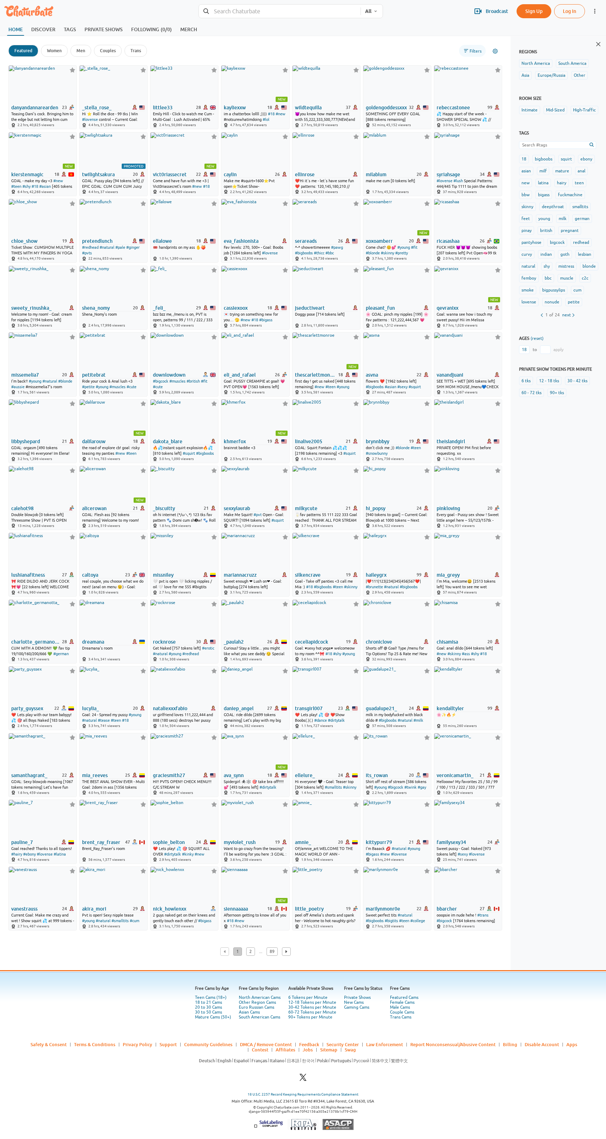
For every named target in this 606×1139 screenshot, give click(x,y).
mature (562, 171)
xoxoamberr (379, 241)
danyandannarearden (34, 107)
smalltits (580, 206)
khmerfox (235, 441)
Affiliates (285, 1049)
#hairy (16, 854)
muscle (566, 278)
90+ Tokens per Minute (310, 1017)
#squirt (415, 387)
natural (528, 266)
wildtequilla (308, 107)
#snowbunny (377, 453)
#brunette (374, 587)
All (368, 11)
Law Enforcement (384, 1044)
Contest (260, 1049)
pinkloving (448, 508)
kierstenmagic (27, 174)
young (544, 218)
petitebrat (94, 375)
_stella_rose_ (97, 107)
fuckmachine (570, 194)
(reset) (537, 338)
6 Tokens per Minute (308, 997)
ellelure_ (305, 775)
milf (543, 171)
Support (168, 1044)
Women (54, 50)
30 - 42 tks (577, 380)
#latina (60, 854)
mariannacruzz (240, 575)
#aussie (18, 387)
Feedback (309, 1044)
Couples (108, 50)
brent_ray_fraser (101, 842)
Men (80, 50)
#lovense (90, 119)
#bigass (265, 320)
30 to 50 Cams (208, 1012)
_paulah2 (234, 642)
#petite (88, 387)
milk (562, 218)
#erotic (208, 648)
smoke (527, 290)
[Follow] (72, 70)
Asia (525, 75)
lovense (528, 302)
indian (546, 254)
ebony (586, 159)
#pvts (87, 253)
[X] (303, 1079)
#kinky (188, 854)
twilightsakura (98, 174)
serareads (306, 241)
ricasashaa (448, 241)
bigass (544, 194)
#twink (410, 787)
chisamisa (447, 642)
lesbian (584, 254)
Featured (23, 50)
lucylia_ (90, 708)
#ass (466, 654)
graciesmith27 (169, 775)
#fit (414, 247)
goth (565, 254)
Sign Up (534, 11)
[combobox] (280, 11)
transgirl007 (309, 708)
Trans (135, 50)
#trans (483, 915)
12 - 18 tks (549, 380)
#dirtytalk (336, 720)
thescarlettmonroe (316, 375)
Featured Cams (404, 997)
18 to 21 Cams (208, 1002)
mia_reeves (95, 775)
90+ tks (557, 392)
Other (579, 75)
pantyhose (531, 242)
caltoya (90, 575)
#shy (26, 186)
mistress (566, 266)
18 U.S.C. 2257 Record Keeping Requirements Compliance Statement (303, 1094)
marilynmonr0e (383, 909)
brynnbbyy (377, 441)
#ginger (133, 247)
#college (417, 921)
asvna (372, 375)
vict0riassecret (170, 174)
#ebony (29, 854)
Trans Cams (400, 1017)
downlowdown (169, 375)
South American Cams (259, 1017)
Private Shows (357, 997)
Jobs (308, 1049)
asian (526, 171)
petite (574, 302)
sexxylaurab (237, 508)
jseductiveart (310, 308)
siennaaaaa (236, 909)
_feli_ (159, 308)
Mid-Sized (555, 110)
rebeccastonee (453, 107)
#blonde (373, 253)
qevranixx (447, 308)
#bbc (329, 253)
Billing (510, 1044)
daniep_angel (239, 708)
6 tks (526, 380)
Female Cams (402, 1002)
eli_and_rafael (240, 375)
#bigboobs (304, 253)
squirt (566, 159)
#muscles (117, 387)
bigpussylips (553, 290)
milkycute (306, 508)
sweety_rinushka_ (31, 308)
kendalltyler (450, 708)
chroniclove (379, 642)
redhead (581, 242)
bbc (548, 278)
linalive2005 (308, 441)
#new (280, 114)
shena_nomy (96, 308)
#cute (131, 387)
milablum (376, 174)
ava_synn (234, 775)
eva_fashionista (241, 241)
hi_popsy (375, 508)
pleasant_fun (380, 308)
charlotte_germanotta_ (36, 642)
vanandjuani (450, 375)
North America (535, 63)
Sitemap (328, 1049)
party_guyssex (27, 708)
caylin (230, 174)
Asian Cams (249, 1012)
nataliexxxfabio (170, 708)
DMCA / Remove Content (266, 1044)
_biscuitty (164, 508)
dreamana (93, 642)
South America (572, 63)
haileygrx (376, 575)
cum (577, 290)
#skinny (387, 253)
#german (61, 654)
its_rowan (377, 775)
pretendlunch (97, 241)
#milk (418, 720)
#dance (320, 720)
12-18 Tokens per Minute (312, 1002)
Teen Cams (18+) (211, 997)
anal (581, 171)
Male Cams (400, 1007)
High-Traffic (584, 110)
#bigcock (160, 381)
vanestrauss (24, 909)
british (546, 230)
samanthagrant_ (29, 775)
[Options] (495, 51)
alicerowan (94, 508)
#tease (104, 720)
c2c (585, 278)
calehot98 (22, 508)
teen (579, 182)
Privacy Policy (137, 1044)
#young (403, 247)
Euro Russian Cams (256, 1007)
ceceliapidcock (311, 642)
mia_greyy (448, 575)
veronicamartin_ (455, 775)
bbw (525, 194)
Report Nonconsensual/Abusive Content (453, 1044)
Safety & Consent (49, 1044)
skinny (527, 206)
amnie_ (303, 842)
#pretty (401, 253)
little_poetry (309, 909)
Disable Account (542, 1044)
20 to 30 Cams (208, 1007)
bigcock (557, 242)
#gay (422, 787)
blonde (589, 266)
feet (525, 218)
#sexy (402, 387)
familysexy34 (451, 842)
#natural (107, 247)
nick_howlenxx (169, 909)
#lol (266, 119)
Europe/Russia (551, 75)
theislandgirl (451, 441)
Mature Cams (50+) (213, 1017)
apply (558, 349)
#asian (45, 186)
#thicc (319, 253)
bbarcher (447, 909)
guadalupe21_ (381, 708)
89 (272, 951)
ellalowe (162, 241)
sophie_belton (169, 842)
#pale (120, 247)
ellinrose (305, 174)
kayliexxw (235, 107)
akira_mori (94, 909)
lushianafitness (28, 575)
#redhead (90, 247)
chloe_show (24, 241)
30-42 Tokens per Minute (312, 1007)
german (582, 218)
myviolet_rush (240, 842)
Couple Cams (402, 1012)
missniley (163, 575)
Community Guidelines (208, 1044)
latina (543, 182)
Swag (350, 1049)
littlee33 (163, 107)
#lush (458, 181)
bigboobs (543, 159)
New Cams (354, 1002)
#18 (271, 114)
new (525, 182)
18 (523, 159)
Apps (571, 1044)
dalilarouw (94, 441)
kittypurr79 (379, 842)
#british (193, 381)
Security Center (342, 1044)
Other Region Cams (257, 1002)
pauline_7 (22, 842)
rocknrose (164, 642)
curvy (526, 254)
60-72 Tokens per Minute (312, 1012)
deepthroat (553, 206)
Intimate (529, 110)
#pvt (258, 515)
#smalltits (333, 787)
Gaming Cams (356, 1007)
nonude (552, 302)
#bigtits (391, 921)
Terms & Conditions (94, 1044)
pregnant (570, 230)
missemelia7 (25, 375)
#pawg (337, 247)
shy (547, 266)
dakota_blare (167, 441)
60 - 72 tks (531, 392)
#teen (16, 186)
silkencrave (308, 575)
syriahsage (448, 174)
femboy (528, 278)
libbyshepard (25, 441)
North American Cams (260, 997)
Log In (569, 11)
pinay (526, 230)
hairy (561, 182)
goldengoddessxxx (386, 107)
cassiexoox (236, 308)
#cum (134, 921)
